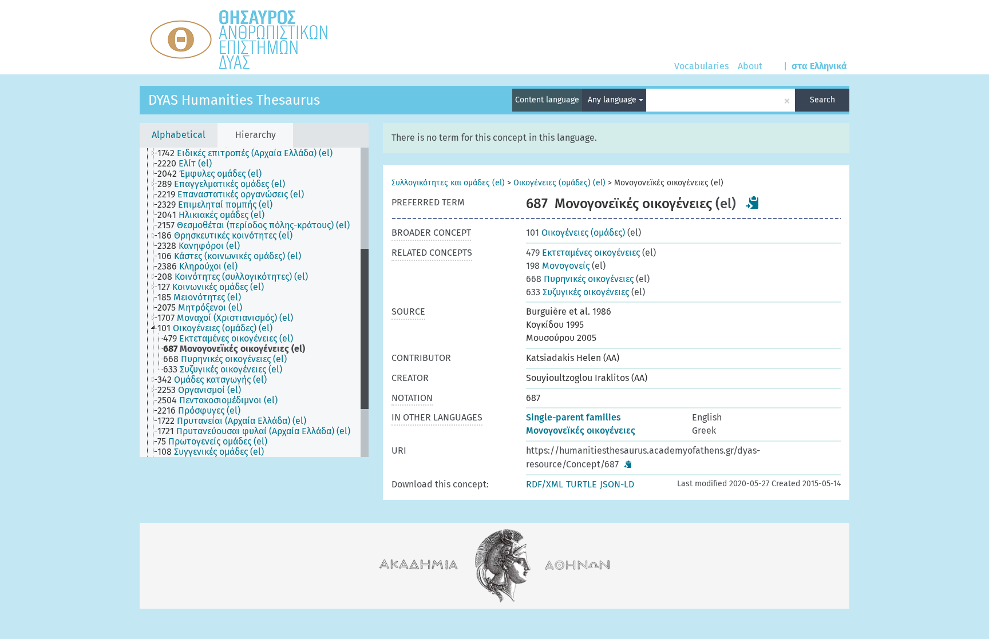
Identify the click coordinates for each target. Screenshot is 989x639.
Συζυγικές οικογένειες (577, 292)
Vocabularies (701, 66)
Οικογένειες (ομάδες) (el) (559, 183)
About (750, 66)
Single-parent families (573, 417)
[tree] (254, 302)
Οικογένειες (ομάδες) (575, 232)
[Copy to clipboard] (752, 202)
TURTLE (581, 484)
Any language (613, 100)
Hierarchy (255, 134)
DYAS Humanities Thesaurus (234, 100)
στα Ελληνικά (819, 66)
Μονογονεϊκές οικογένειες (580, 430)
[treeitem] (250, 153)
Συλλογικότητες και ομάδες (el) (448, 183)
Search (822, 100)
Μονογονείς (558, 265)
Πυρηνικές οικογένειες (580, 278)
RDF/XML (544, 484)
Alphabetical (178, 134)
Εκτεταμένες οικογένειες (583, 252)
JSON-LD (617, 484)
